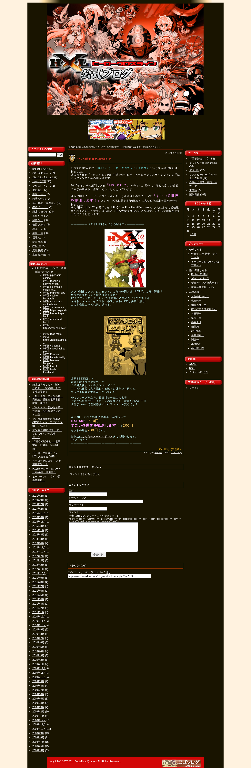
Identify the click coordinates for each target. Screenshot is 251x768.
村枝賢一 (196, 313)
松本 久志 (37, 228)
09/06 (46, 336)
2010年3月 (38, 655)
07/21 (46, 280)
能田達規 (196, 330)
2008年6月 (38, 746)
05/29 (46, 357)
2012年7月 (38, 556)
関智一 (195, 339)
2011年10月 (39, 573)
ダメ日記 (194, 170)
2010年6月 (38, 642)
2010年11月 (39, 620)
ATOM (192, 364)
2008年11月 (39, 724)
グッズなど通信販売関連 (203, 162)
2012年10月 (39, 551)
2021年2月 (38, 495)
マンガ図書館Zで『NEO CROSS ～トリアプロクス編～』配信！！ (47, 422)
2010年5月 (38, 646)
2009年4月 (38, 702)
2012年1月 (38, 569)
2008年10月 (39, 728)
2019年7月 (38, 504)
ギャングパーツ (200, 278)
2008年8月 (38, 737)
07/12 (46, 292)
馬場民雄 (196, 343)
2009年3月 (38, 707)
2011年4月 (38, 599)
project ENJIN (40, 168)
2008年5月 (38, 750)
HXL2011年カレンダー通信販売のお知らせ (141, 147)
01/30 (46, 333)
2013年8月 (38, 538)
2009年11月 (39, 672)
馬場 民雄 (37, 250)
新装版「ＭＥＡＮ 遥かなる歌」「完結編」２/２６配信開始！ (46, 388)
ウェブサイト (76, 504)
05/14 (46, 360)
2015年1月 (38, 530)
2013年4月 (38, 543)
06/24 (46, 301)
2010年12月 (39, 616)
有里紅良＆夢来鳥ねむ (204, 309)
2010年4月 (38, 651)
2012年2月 (38, 564)
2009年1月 (38, 715)
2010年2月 (38, 659)
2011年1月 (38, 612)
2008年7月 (38, 741)
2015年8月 (38, 525)
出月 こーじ (39, 194)
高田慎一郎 (197, 348)
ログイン (194, 387)
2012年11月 (39, 547)
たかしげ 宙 (39, 181)
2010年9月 (38, 629)
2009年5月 (38, 698)
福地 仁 (36, 237)
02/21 (46, 319)
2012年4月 (38, 560)
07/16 (46, 286)
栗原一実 (196, 318)
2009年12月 (39, 668)
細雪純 (195, 326)
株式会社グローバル (202, 286)
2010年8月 (38, 633)
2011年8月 (38, 582)
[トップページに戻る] (182, 766)
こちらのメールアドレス (97, 436)
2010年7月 (38, 638)
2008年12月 (39, 720)
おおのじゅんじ (200, 296)
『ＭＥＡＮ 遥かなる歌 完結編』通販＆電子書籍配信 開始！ (47, 400)
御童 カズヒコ (40, 207)
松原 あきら (39, 224)
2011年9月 (38, 577)
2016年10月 (39, 513)
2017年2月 (38, 508)
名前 (71, 490)
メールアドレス (77, 497)
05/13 (46, 366)
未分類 (193, 190)
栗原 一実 (37, 233)
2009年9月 (38, 681)
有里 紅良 (37, 215)
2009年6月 (38, 694)
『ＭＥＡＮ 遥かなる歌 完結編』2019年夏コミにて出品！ (47, 411)
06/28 (46, 345)
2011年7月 (38, 586)
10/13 (46, 310)
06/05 (46, 348)
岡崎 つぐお (39, 198)
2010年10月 (39, 625)
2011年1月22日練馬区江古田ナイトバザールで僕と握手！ (95, 147)
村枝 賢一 (37, 220)
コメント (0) (176, 452)
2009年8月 (38, 685)
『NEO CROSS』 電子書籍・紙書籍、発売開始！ (46, 445)
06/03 (46, 354)
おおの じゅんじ (41, 172)
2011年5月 (38, 595)
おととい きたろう (43, 177)
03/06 (46, 313)
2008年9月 (38, 733)
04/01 (46, 307)
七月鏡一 (196, 300)
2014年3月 (38, 534)
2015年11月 (39, 521)
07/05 (46, 295)
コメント (74, 512)
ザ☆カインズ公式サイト (205, 282)
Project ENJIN (199, 274)
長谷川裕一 (197, 335)
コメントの (198, 372)
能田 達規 (37, 241)
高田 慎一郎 (39, 254)
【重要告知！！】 (199, 158)
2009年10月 (39, 677)
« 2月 (193, 234)
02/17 (46, 325)
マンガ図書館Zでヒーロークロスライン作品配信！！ (47, 434)
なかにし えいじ (41, 185)
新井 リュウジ (40, 211)
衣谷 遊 (36, 246)
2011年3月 (38, 603)
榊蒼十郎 (196, 322)
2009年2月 (38, 711)
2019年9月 (38, 500)
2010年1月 (38, 664)
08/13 (46, 275)
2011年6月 (38, 590)
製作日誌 (158, 452)
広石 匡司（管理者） (44, 203)
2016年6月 (38, 517)
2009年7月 (38, 690)
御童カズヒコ (198, 305)
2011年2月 (38, 608)
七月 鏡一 (37, 190)
